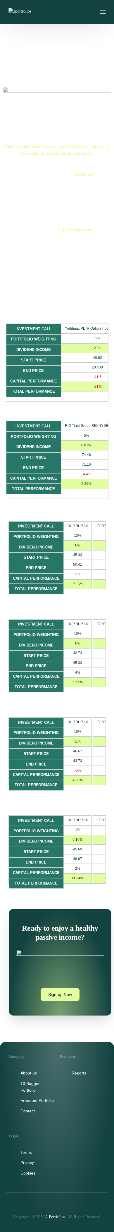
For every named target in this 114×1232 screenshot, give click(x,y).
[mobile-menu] (102, 12)
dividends (57, 189)
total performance (40, 245)
